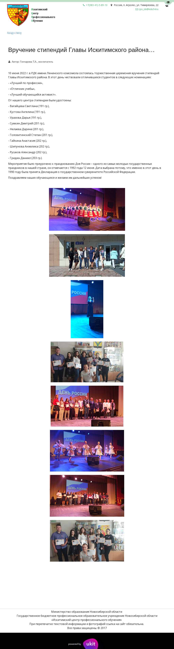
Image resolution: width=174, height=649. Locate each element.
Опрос (78, 20)
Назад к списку (14, 33)
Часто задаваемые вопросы (105, 20)
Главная (151, 20)
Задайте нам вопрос (45, 20)
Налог (67, 20)
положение (136, 20)
